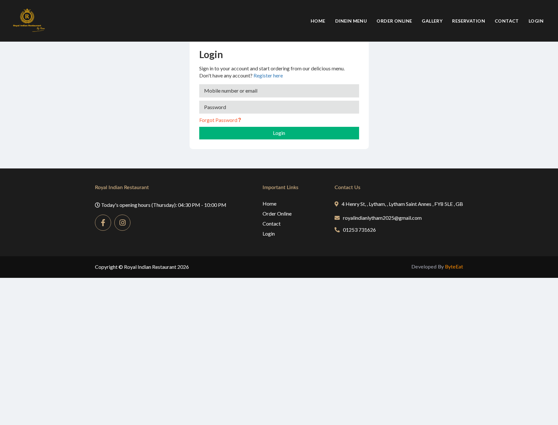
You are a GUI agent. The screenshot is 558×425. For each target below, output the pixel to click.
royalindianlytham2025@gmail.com (382, 218)
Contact (507, 21)
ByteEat (454, 266)
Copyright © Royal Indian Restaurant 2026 (142, 267)
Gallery (432, 21)
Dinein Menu (351, 21)
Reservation (468, 21)
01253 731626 (359, 230)
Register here (268, 75)
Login (536, 21)
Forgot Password (218, 120)
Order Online (394, 21)
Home (318, 21)
